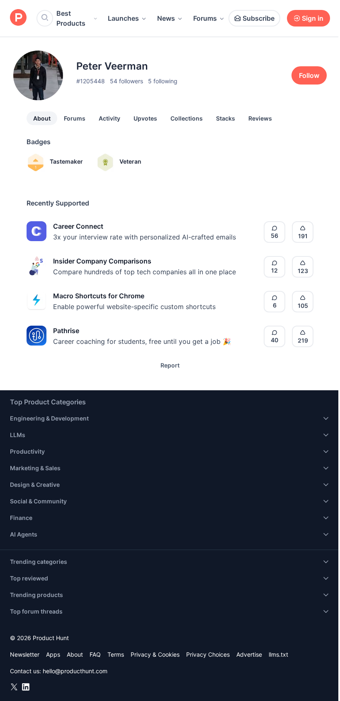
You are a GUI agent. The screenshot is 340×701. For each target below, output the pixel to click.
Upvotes (145, 118)
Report (170, 365)
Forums (205, 18)
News (166, 18)
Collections (186, 118)
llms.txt (278, 654)
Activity (109, 118)
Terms (115, 654)
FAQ (95, 654)
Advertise (249, 654)
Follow (309, 75)
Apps (53, 654)
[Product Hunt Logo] (18, 18)
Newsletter (24, 654)
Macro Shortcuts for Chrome (98, 296)
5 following (162, 81)
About (42, 118)
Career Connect (78, 226)
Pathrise (66, 330)
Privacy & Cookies (155, 654)
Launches (123, 18)
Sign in (312, 18)
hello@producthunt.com (75, 670)
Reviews (260, 118)
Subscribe (258, 18)
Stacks (225, 118)
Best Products (70, 18)
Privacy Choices (208, 654)
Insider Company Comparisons (102, 261)
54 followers (126, 81)
